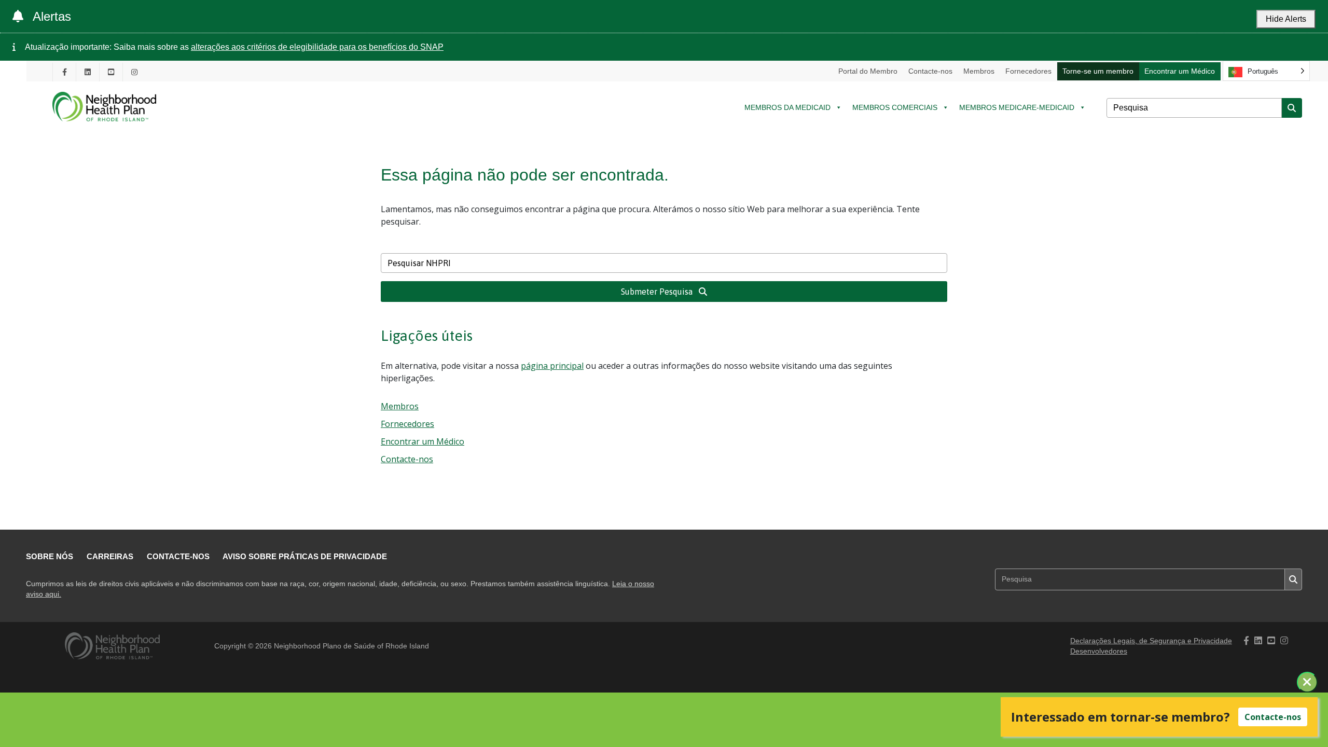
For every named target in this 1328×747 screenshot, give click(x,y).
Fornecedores (1028, 71)
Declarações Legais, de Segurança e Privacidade (1151, 641)
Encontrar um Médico (1179, 71)
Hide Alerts (1286, 19)
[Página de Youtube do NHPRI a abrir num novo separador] (111, 72)
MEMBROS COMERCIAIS (894, 107)
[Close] (1307, 682)
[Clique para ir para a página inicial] (104, 129)
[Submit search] (1291, 108)
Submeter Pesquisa (658, 291)
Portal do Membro (867, 71)
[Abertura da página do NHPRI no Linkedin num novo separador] (87, 72)
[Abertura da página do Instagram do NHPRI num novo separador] (134, 72)
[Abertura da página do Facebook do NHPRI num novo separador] (64, 72)
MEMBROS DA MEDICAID (787, 107)
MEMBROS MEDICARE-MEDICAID (1016, 107)
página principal (552, 365)
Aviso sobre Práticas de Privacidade (305, 556)
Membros (978, 71)
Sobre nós (49, 556)
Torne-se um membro (1097, 71)
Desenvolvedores (1098, 651)
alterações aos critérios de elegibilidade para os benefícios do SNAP (317, 47)
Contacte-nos (930, 71)
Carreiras (110, 556)
